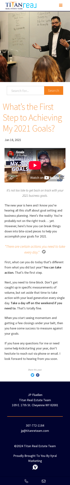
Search (53, 90)
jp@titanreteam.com (35, 431)
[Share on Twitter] (32, 376)
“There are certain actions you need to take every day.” (35, 249)
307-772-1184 (35, 425)
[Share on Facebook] (37, 376)
